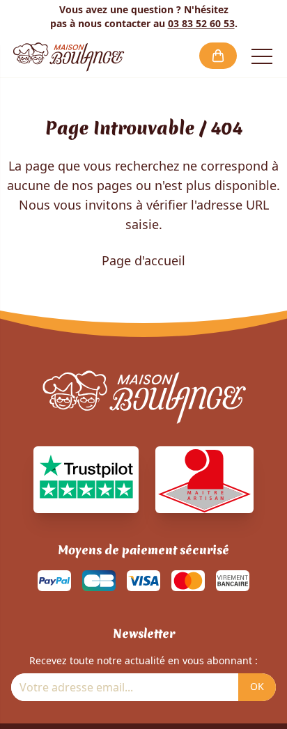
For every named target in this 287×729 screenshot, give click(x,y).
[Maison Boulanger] (68, 55)
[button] (218, 55)
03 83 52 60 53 (201, 23)
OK (257, 686)
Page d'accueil (143, 260)
